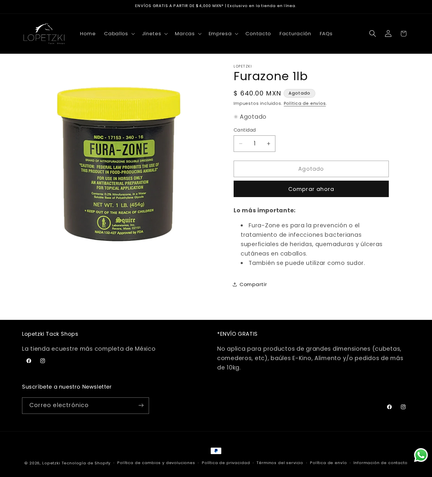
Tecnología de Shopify (86, 463)
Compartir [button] (253, 284)
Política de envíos (305, 103)
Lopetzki (51, 463)
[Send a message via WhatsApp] (421, 455)
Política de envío (328, 463)
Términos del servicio (280, 463)
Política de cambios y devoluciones (156, 463)
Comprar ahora (311, 189)
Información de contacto (380, 463)
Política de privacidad (226, 463)
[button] (119, 33)
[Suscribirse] (141, 405)
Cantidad (245, 130)
